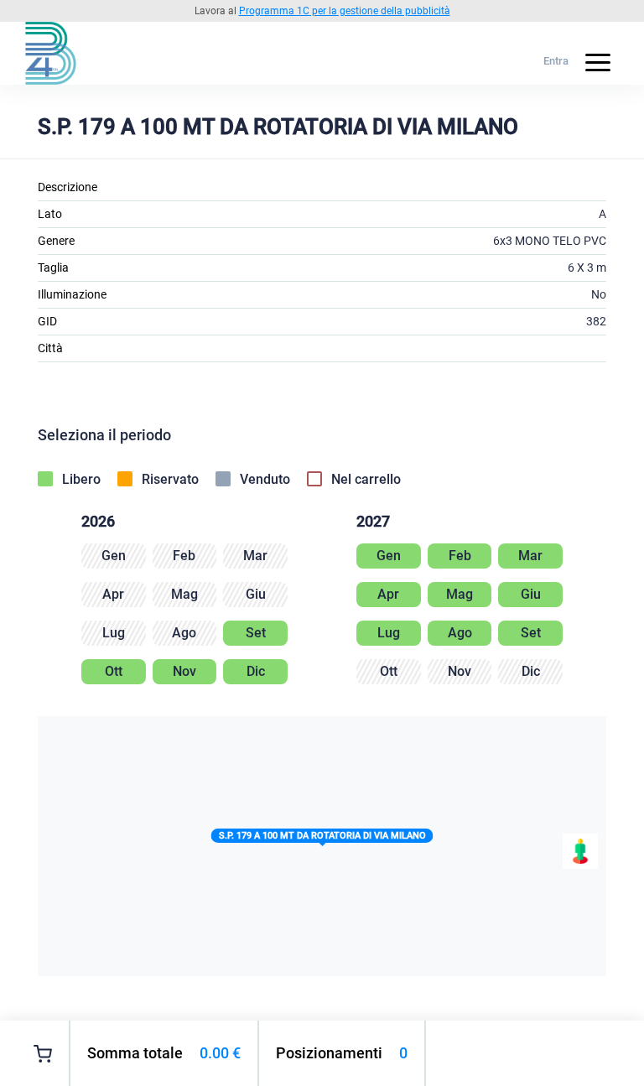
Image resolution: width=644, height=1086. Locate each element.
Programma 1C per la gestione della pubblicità (344, 11)
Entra (556, 61)
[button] (322, 839)
